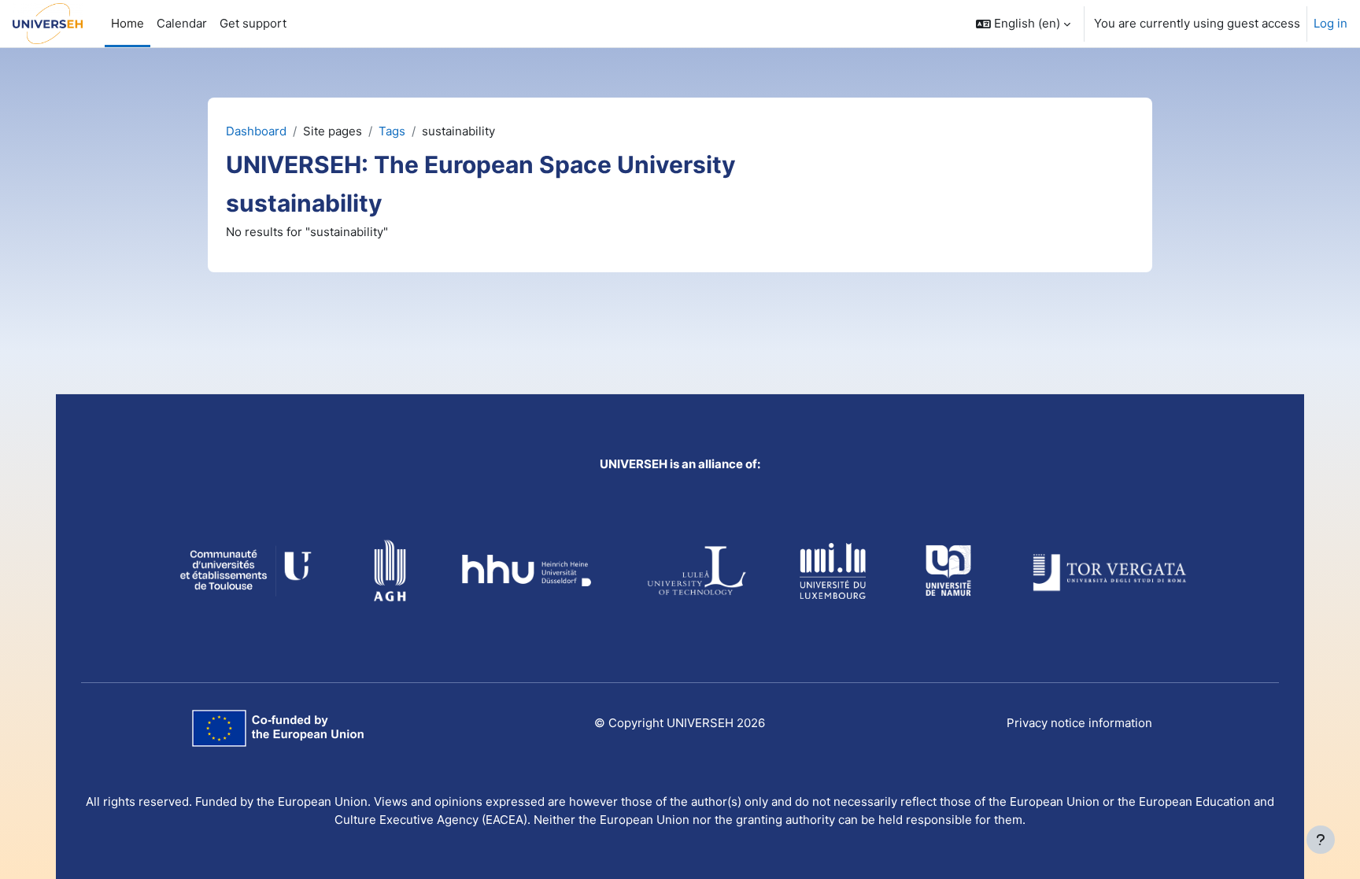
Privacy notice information (1079, 722)
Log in (1330, 23)
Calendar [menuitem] (182, 23)
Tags (392, 131)
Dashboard (256, 131)
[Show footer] (1320, 839)
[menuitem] (253, 23)
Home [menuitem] (127, 23)
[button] (1023, 23)
